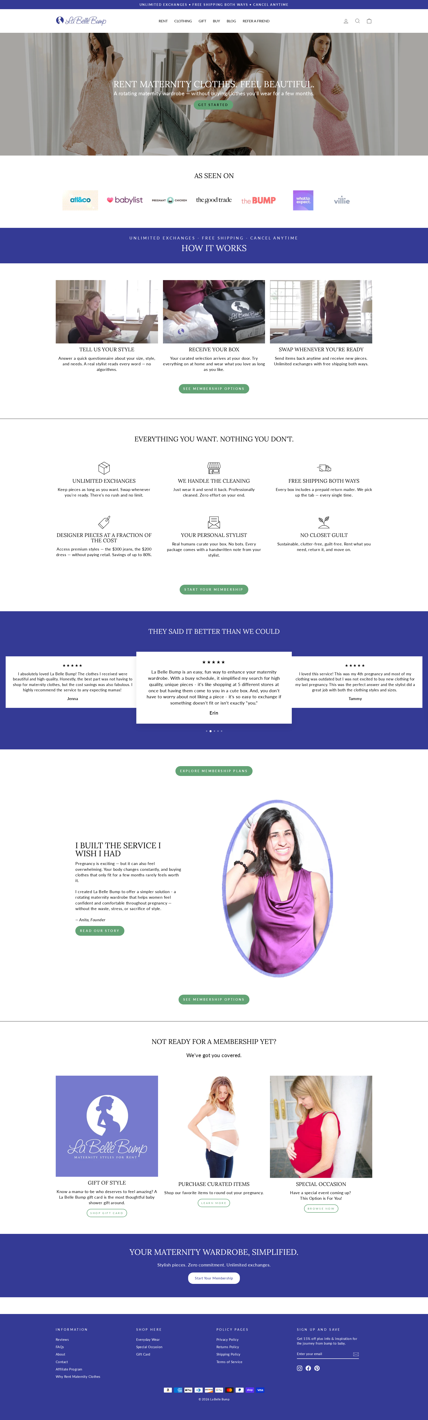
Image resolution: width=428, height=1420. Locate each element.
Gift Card (143, 1354)
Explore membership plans (214, 771)
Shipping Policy (228, 1354)
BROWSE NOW (321, 1208)
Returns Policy (227, 1347)
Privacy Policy (227, 1339)
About (60, 1354)
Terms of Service (229, 1362)
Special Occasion (149, 1347)
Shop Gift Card (106, 1213)
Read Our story (100, 931)
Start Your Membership (214, 1278)
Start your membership (213, 589)
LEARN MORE (213, 1203)
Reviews (62, 1339)
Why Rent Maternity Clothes (78, 1376)
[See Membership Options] (214, 389)
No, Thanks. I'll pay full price (375, 736)
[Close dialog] (419, 664)
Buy (216, 21)
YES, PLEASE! (376, 721)
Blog (231, 21)
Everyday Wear (148, 1339)
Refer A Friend (256, 21)
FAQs (60, 1347)
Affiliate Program (69, 1369)
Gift (202, 21)
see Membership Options (214, 999)
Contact (62, 1362)
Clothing (183, 21)
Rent (163, 21)
